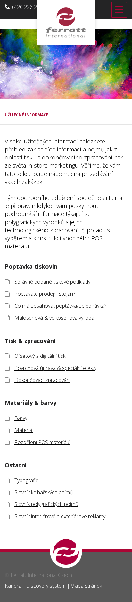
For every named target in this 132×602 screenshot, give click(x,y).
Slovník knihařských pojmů (43, 492)
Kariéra (13, 585)
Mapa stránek (86, 585)
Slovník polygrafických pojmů (46, 504)
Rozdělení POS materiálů (42, 442)
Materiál (23, 430)
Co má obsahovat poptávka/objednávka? (60, 305)
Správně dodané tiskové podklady (52, 281)
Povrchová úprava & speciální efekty (55, 368)
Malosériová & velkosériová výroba (54, 317)
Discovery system (46, 585)
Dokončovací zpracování (42, 379)
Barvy (20, 418)
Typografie (26, 480)
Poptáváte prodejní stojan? (44, 293)
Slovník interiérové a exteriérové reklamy (59, 516)
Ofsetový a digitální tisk (39, 355)
